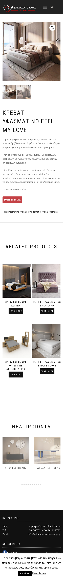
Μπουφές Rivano (16, 467)
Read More (39, 573)
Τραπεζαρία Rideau (47, 467)
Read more (15, 311)
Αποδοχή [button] (25, 573)
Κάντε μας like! (53, 552)
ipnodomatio (34, 211)
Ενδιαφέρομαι (12, 199)
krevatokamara (50, 211)
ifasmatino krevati (17, 211)
